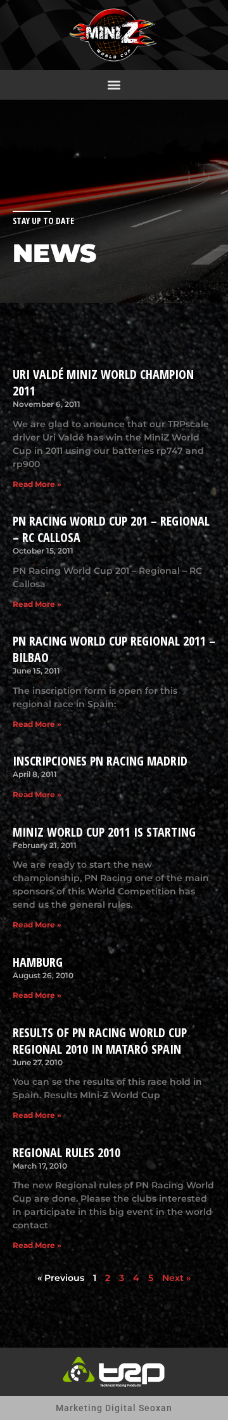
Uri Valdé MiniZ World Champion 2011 (103, 382)
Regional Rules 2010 (66, 1152)
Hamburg (38, 962)
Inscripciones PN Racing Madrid (100, 760)
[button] (114, 84)
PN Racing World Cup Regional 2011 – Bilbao (114, 649)
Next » (176, 1278)
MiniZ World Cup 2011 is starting (104, 831)
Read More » (37, 484)
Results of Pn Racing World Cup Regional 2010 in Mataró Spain (100, 1041)
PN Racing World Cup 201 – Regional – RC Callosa (111, 529)
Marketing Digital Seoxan (114, 1408)
